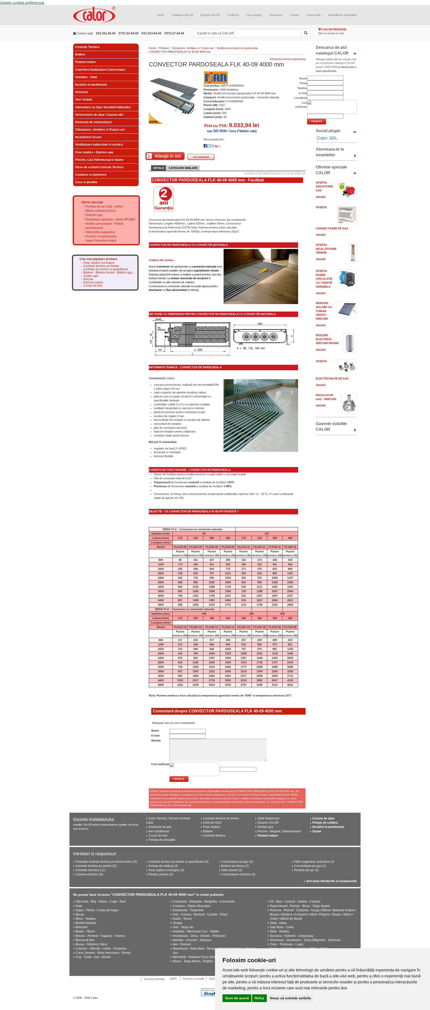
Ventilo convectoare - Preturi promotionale (104, 226)
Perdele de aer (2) (306, 870)
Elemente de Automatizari (93, 122)
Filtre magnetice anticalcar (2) (314, 861)
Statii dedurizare (269, 818)
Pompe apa (265, 827)
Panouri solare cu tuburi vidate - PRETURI (324, 311)
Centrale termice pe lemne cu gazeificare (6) (179, 861)
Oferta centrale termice (100, 211)
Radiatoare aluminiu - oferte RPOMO (110, 219)
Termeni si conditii (193, 978)
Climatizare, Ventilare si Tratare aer (100, 129)
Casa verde (314, 14)
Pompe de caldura (325, 822)
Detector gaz (94, 215)
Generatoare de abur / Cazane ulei (99, 114)
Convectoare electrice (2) (238, 874)
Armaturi (81, 92)
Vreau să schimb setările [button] (290, 998)
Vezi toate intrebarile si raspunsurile (331, 881)
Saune (316, 831)
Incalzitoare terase (88, 137)
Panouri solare (85, 62)
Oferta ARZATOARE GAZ (324, 186)
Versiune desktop (154, 978)
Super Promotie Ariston (100, 240)
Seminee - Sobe (86, 77)
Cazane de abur (323, 818)
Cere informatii (201, 157)
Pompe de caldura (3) (163, 866)
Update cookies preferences (22, 2)
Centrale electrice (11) (91, 870)
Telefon (302, 88)
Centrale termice (214, 835)
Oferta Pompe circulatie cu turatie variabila (324, 278)
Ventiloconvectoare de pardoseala (237, 48)
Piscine (88, 279)
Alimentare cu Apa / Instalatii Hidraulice (103, 107)
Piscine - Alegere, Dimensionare (279, 831)
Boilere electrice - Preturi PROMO (327, 339)
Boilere (80, 54)
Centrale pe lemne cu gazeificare (105, 269)
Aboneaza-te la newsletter (330, 152)
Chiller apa (90, 276)
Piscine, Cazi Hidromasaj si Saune (99, 159)
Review (156, 740)
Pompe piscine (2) (161, 874)
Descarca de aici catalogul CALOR (332, 50)
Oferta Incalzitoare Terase (326, 248)
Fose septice (211, 827)
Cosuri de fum (92, 285)
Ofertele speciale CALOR (331, 170)
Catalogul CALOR (182, 14)
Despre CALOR (210, 14)
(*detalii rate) (247, 131)
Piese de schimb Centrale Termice (99, 167)
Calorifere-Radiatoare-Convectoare (100, 69)
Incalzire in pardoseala (91, 84)
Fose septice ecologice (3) (166, 870)
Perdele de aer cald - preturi (104, 206)
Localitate (300, 97)
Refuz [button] (259, 998)
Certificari (233, 14)
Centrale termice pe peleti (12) (96, 866)
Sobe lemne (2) (231, 870)
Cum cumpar (254, 14)
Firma (303, 83)
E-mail (155, 735)
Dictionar (214, 978)
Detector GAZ (212, 822)
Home (160, 14)
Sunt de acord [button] (237, 998)
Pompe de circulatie (162, 840)
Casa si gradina (86, 182)
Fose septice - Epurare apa (94, 152)
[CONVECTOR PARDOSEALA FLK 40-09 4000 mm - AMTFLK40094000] (174, 96)
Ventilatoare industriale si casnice (99, 144)
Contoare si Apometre (91, 174)
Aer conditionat (159, 831)
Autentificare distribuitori (342, 14)
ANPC (173, 978)
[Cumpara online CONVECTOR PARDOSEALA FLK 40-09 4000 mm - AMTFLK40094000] (165, 156)
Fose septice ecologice (98, 263)
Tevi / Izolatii (83, 99)
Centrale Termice (87, 47)
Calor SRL (327, 138)
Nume (155, 730)
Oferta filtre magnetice (100, 232)
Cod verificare (160, 764)
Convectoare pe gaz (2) (237, 861)
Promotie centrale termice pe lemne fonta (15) (106, 861)
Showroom (275, 14)
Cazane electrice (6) (89, 874)
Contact (294, 14)
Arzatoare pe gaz (160, 827)
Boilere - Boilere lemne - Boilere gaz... (109, 272)
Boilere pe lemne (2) (235, 866)
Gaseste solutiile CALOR (331, 426)
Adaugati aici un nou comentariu (173, 722)
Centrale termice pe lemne (101, 266)
